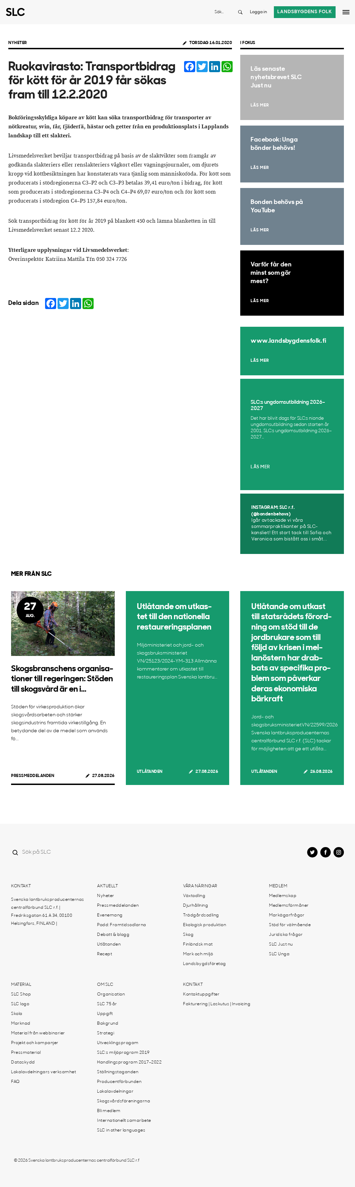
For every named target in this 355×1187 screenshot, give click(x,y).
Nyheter (17, 43)
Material (21, 985)
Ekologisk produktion (204, 925)
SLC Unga (279, 954)
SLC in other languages (121, 1130)
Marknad (21, 1024)
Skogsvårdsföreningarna (123, 1101)
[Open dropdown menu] (346, 12)
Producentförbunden (119, 1082)
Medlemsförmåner (289, 906)
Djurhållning (195, 906)
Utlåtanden (150, 772)
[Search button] (240, 12)
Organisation (111, 994)
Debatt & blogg (113, 935)
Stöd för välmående (290, 925)
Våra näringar (200, 886)
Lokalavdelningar (115, 1092)
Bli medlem (108, 1111)
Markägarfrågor (286, 915)
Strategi (105, 1033)
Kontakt (21, 886)
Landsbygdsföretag (204, 964)
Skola (17, 1014)
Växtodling (194, 896)
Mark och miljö (198, 954)
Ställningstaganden (117, 1072)
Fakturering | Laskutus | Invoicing (216, 1004)
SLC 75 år (107, 1004)
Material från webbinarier (38, 1033)
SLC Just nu (281, 944)
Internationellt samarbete (124, 1121)
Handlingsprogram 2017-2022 (129, 1062)
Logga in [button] (258, 12)
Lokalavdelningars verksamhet (43, 1072)
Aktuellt (107, 886)
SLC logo (20, 1004)
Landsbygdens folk (304, 12)
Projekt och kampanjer (35, 1043)
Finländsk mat (198, 944)
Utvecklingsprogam (118, 1043)
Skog (188, 935)
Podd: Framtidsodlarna (121, 925)
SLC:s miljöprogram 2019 (123, 1053)
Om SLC (105, 985)
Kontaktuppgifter (201, 994)
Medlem (278, 886)
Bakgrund (107, 1024)
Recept (104, 954)
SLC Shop (21, 994)
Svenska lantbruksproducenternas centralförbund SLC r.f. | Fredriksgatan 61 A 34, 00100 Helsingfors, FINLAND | (47, 912)
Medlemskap (282, 896)
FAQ (15, 1082)
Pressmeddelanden (32, 776)
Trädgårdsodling (201, 915)
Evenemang (110, 915)
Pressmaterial (26, 1053)
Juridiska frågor (286, 935)
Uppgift (105, 1014)
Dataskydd (23, 1062)
